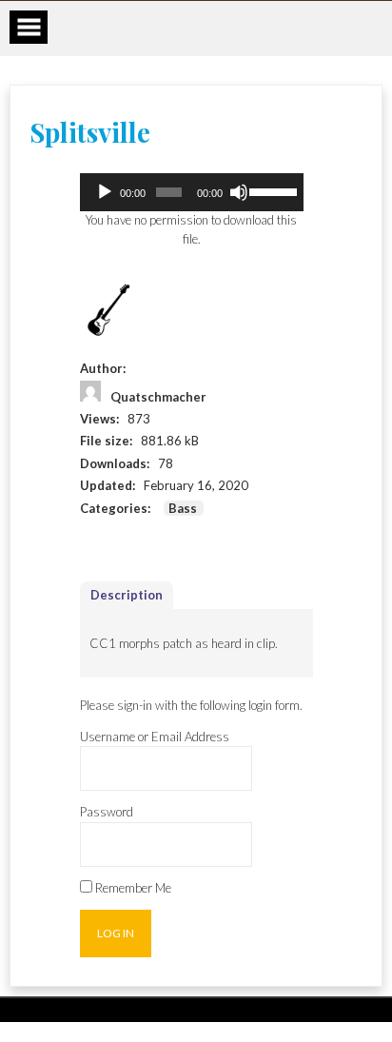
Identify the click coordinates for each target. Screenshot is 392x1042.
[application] (192, 192)
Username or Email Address (154, 736)
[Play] (104, 192)
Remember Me (131, 887)
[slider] (271, 190)
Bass (182, 508)
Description (126, 594)
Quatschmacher (158, 396)
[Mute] (238, 192)
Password (106, 811)
